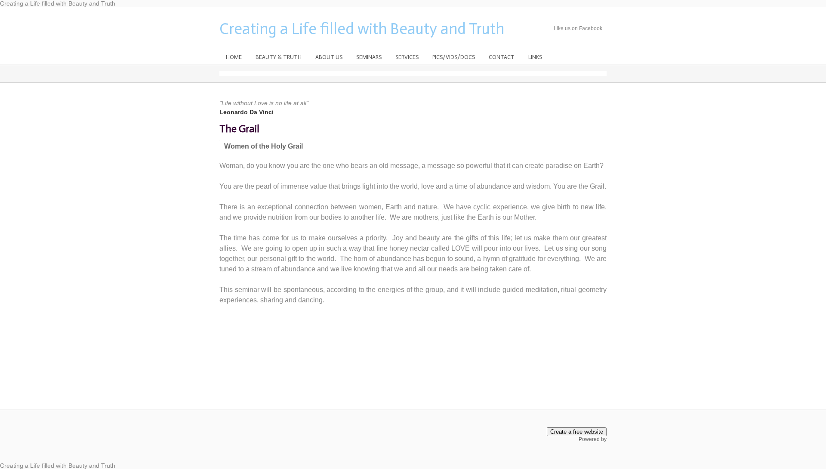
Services (407, 57)
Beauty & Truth (279, 57)
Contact (502, 57)
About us (328, 57)
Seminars (369, 57)
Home (234, 57)
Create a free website (576, 432)
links (535, 57)
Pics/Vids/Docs (453, 57)
